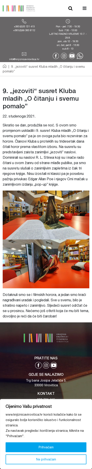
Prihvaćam (46, 447)
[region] (46, 434)
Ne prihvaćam (46, 459)
